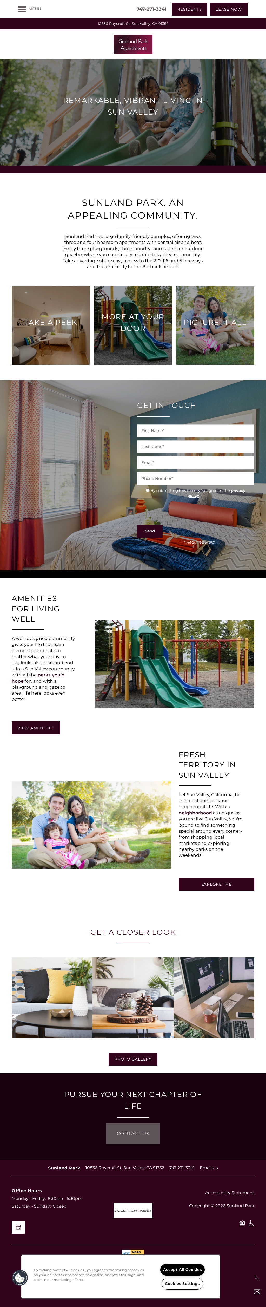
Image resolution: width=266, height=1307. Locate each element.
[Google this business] (18, 1227)
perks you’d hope (38, 678)
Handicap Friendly (251, 1225)
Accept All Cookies (182, 1270)
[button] (190, 9)
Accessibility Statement (229, 1193)
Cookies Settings (182, 1284)
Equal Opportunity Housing (242, 1225)
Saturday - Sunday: (31, 1206)
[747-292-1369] (256, 1278)
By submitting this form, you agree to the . (197, 493)
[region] (120, 1276)
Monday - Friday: (29, 1198)
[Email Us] (256, 1291)
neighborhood (195, 813)
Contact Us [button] (133, 1134)
